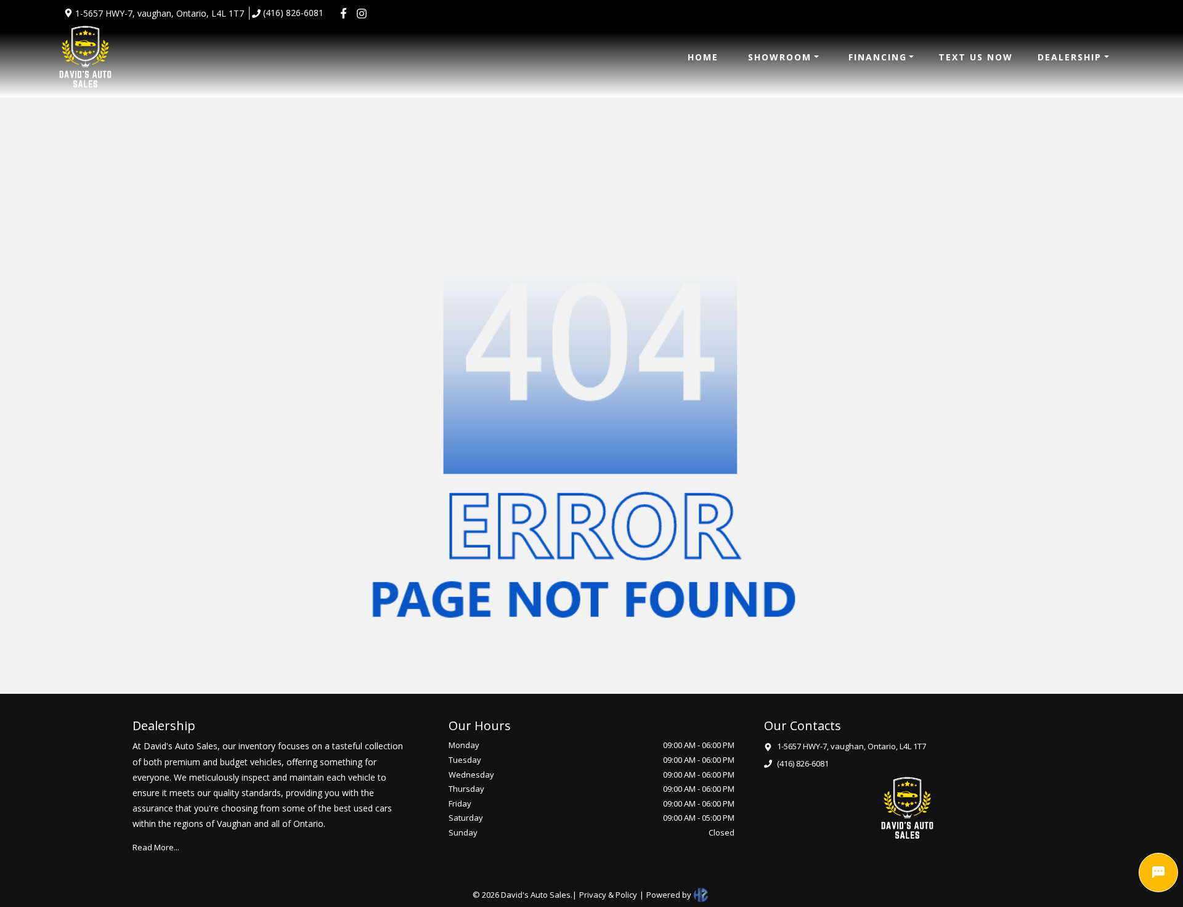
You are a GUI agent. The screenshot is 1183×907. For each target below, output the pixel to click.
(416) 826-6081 (293, 12)
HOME (703, 57)
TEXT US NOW (975, 57)
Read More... (155, 847)
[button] (783, 57)
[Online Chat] (1158, 872)
